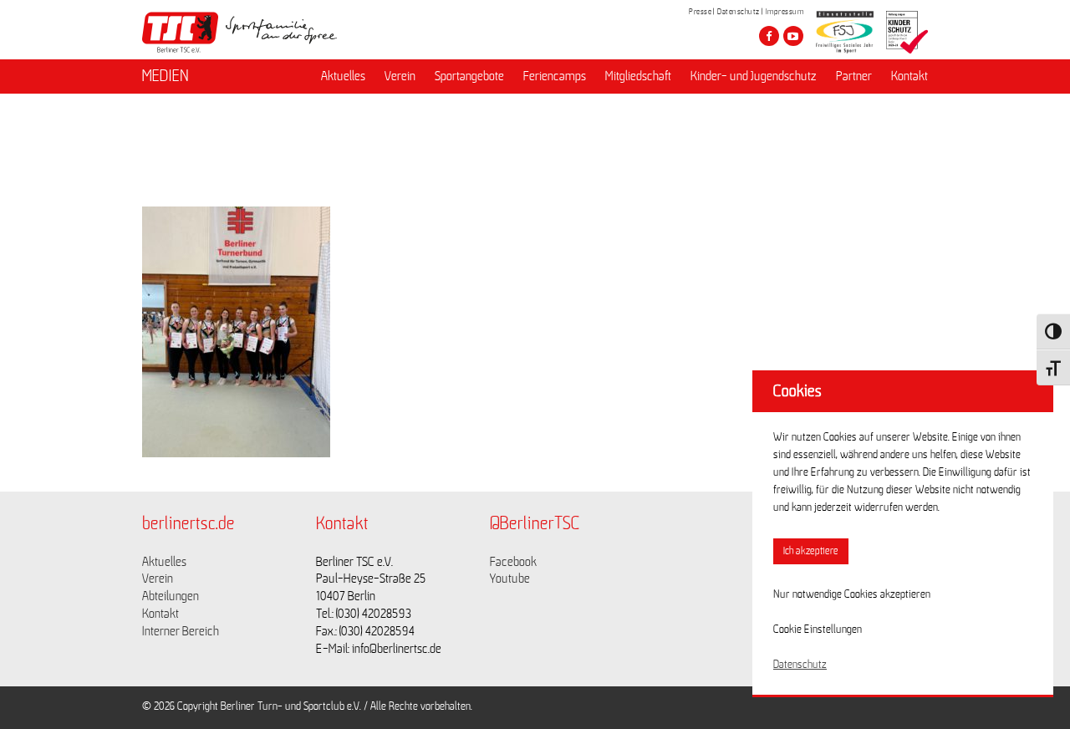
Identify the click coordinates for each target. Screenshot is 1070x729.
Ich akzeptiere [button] (810, 551)
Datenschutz (738, 12)
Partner (854, 76)
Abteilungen (170, 596)
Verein (400, 76)
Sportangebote (469, 76)
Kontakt (909, 76)
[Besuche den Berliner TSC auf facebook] (769, 36)
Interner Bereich (180, 631)
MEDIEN (165, 76)
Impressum (785, 12)
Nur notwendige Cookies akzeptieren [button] (851, 594)
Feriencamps (554, 76)
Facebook (513, 561)
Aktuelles (343, 76)
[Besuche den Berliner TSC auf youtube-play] (793, 36)
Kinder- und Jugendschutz (753, 76)
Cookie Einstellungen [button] (817, 629)
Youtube (510, 578)
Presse (700, 12)
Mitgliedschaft (638, 76)
